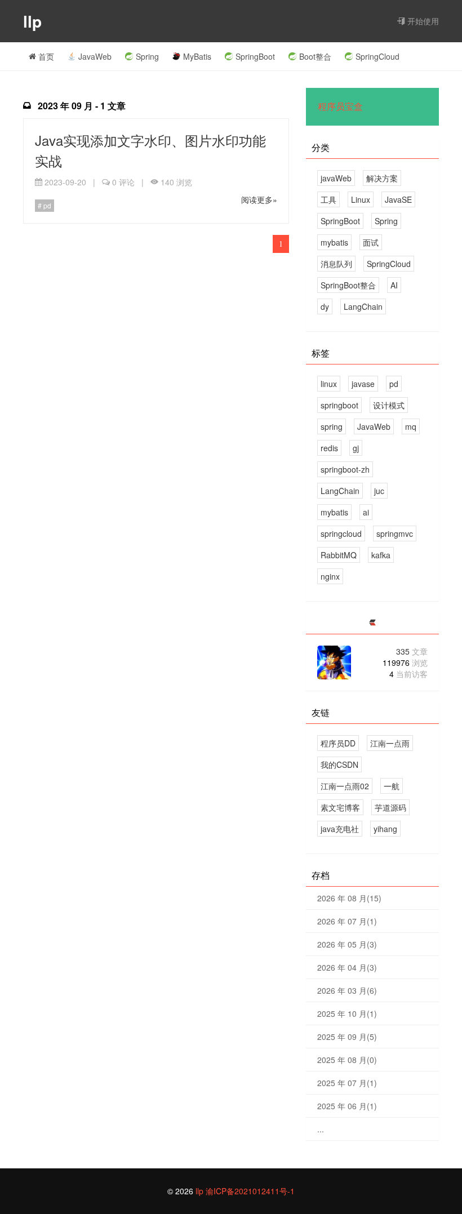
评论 (123, 182)
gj (356, 447)
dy (325, 306)
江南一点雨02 (345, 785)
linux (329, 383)
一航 (391, 785)
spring (332, 426)
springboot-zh (345, 469)
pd (46, 205)
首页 (45, 56)
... (320, 1129)
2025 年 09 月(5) (347, 1036)
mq (410, 426)
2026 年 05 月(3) (347, 944)
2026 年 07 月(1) (347, 921)
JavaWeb (95, 56)
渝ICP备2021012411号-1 (250, 1191)
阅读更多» (259, 199)
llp (34, 21)
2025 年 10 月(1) (347, 1013)
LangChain (363, 306)
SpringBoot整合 (348, 285)
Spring (147, 56)
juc (379, 490)
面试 (371, 242)
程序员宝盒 (340, 107)
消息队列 (336, 263)
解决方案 (382, 178)
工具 (328, 199)
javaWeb (336, 178)
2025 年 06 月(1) (347, 1105)
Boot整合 (315, 56)
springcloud (341, 533)
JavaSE (398, 199)
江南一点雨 (390, 743)
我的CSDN (339, 764)
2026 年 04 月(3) (347, 967)
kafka (380, 555)
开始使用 (422, 20)
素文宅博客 (340, 807)
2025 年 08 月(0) (347, 1059)
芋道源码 (390, 807)
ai (366, 512)
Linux (360, 199)
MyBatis (197, 56)
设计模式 (389, 405)
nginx (330, 576)
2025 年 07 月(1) (347, 1082)
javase (363, 383)
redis (329, 447)
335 (412, 651)
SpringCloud (377, 56)
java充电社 (340, 828)
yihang (385, 828)
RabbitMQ (339, 555)
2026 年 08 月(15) (349, 898)
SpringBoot (255, 56)
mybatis (334, 242)
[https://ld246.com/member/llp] (372, 622)
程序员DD (338, 743)
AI (394, 285)
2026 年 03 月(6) (347, 990)
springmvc (394, 533)
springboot (339, 405)
